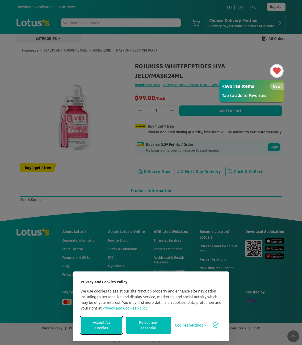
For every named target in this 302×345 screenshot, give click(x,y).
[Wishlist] (277, 71)
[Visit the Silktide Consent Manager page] (215, 325)
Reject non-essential (148, 325)
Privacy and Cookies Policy (125, 308)
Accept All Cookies (101, 325)
